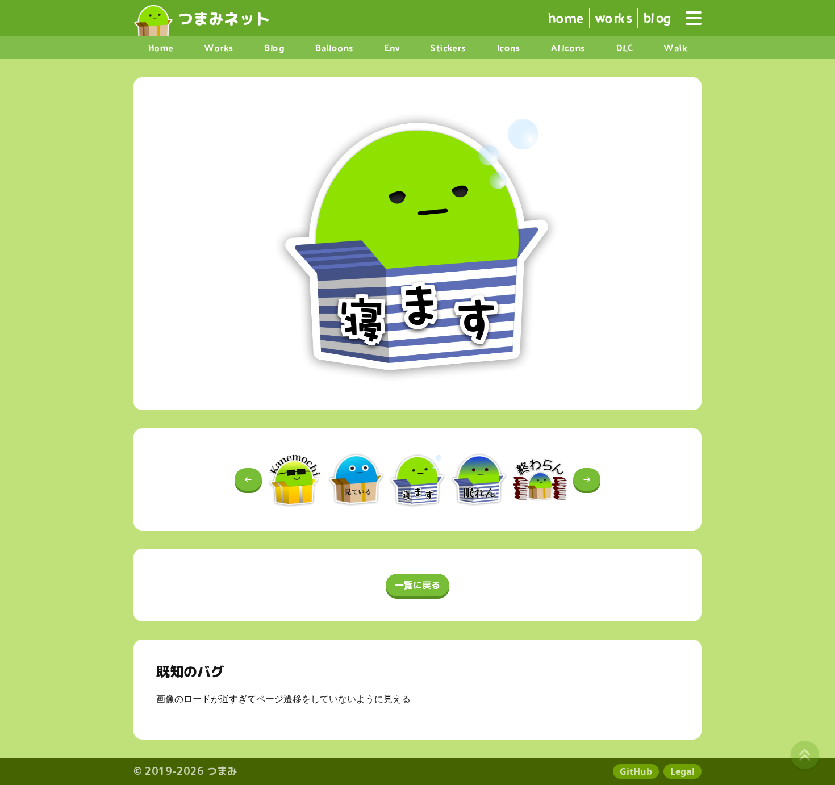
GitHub (636, 771)
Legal (682, 771)
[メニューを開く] (694, 18)
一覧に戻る (417, 585)
